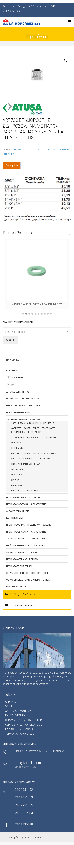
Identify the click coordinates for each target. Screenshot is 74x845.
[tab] (12, 165)
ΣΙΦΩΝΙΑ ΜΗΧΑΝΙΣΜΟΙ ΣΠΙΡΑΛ (25, 466)
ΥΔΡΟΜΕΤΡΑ (17, 472)
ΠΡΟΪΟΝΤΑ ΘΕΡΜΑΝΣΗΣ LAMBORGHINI (26, 548)
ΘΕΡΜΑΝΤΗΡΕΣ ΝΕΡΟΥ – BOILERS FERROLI (27, 575)
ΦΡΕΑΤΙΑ (15, 482)
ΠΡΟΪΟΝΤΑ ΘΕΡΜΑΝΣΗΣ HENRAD (23, 500)
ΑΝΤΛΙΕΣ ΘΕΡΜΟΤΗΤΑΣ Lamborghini (25, 541)
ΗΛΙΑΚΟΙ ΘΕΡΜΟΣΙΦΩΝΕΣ (19, 415)
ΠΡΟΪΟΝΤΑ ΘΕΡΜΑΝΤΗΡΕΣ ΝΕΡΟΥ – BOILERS (28, 527)
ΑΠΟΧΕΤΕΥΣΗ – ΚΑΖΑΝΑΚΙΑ (24, 493)
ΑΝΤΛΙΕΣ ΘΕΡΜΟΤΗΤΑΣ (18, 394)
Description (12, 165)
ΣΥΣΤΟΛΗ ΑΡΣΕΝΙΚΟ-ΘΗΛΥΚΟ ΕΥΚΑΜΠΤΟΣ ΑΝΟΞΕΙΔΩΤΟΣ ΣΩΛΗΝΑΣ (37, 305)
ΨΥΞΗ (14, 387)
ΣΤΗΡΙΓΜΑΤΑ (17, 450)
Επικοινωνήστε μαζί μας (23, 607)
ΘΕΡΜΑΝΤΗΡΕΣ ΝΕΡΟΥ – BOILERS (23, 401)
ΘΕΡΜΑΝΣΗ (17, 380)
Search (10, 342)
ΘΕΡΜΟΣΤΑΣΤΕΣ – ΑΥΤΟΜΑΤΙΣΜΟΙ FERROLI (28, 582)
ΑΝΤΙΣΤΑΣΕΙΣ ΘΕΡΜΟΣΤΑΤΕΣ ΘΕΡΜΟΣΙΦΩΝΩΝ (33, 456)
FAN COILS (11, 373)
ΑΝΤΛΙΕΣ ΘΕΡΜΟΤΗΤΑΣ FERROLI (22, 555)
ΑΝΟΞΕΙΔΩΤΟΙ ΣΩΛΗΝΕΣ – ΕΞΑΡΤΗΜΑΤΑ (30, 461)
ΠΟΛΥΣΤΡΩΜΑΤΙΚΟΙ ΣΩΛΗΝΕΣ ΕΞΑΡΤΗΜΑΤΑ (36, 149)
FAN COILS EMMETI (15, 520)
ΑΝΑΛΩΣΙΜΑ (17, 488)
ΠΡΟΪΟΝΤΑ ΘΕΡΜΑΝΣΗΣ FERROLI (22, 562)
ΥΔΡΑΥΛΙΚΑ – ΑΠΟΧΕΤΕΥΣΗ (25, 422)
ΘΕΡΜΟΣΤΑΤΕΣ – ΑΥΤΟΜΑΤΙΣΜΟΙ (23, 408)
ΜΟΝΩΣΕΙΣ (16, 445)
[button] (23, 316)
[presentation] (63, 235)
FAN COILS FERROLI (16, 589)
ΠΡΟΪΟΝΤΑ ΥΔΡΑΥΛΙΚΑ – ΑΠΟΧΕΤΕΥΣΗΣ (26, 507)
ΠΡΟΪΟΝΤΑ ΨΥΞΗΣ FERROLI (19, 568)
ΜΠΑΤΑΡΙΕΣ (16, 477)
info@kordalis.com (28, 765)
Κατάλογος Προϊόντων (22, 597)
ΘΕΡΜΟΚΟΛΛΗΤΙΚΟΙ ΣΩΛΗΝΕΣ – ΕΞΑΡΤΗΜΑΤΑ (33, 440)
